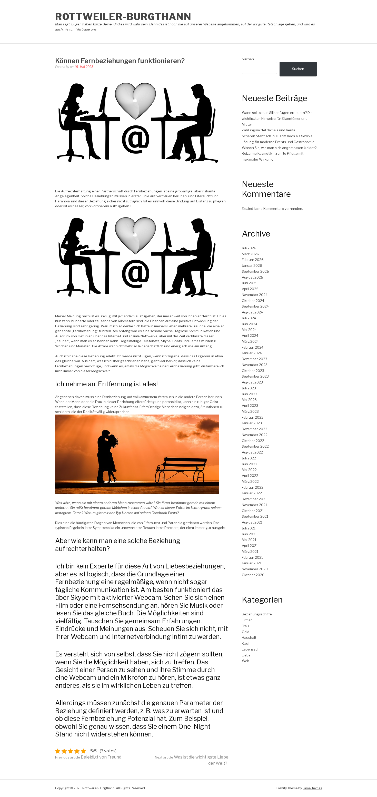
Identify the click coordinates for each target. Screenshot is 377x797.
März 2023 (250, 411)
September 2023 (255, 376)
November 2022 (254, 435)
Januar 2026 (252, 265)
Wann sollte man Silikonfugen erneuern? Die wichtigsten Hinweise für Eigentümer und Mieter (277, 118)
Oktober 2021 (253, 511)
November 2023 (254, 365)
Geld (245, 632)
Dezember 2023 (254, 359)
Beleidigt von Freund (88, 757)
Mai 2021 (249, 540)
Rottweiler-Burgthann (123, 16)
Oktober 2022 (253, 441)
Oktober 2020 (253, 575)
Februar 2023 (252, 417)
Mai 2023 (249, 400)
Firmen (247, 620)
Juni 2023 (249, 394)
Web (245, 661)
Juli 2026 (249, 248)
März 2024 (250, 341)
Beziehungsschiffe (257, 614)
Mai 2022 (249, 470)
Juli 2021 (248, 528)
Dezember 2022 (254, 429)
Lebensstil (250, 649)
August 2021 (252, 522)
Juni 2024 (249, 324)
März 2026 (250, 254)
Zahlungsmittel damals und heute (268, 130)
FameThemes (312, 788)
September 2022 (255, 446)
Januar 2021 (251, 563)
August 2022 (252, 452)
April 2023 (250, 406)
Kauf (246, 643)
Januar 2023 (252, 423)
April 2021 (250, 546)
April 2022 (250, 476)
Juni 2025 (249, 283)
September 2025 (255, 271)
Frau (245, 626)
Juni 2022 (249, 464)
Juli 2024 (249, 318)
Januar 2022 (252, 493)
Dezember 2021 (254, 499)
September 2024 (255, 306)
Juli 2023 (249, 388)
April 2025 (250, 289)
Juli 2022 (249, 458)
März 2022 (250, 481)
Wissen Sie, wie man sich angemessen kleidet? (279, 148)
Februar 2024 (252, 347)
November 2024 (254, 295)
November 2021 (254, 505)
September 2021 (255, 516)
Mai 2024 (249, 330)
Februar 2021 (252, 557)
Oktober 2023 (253, 371)
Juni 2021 (249, 534)
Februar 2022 (252, 487)
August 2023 (252, 382)
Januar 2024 (252, 353)
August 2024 (252, 312)
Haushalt (249, 637)
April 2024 (250, 335)
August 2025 (252, 277)
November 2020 (255, 569)
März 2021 (250, 551)
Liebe (246, 655)
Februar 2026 (253, 260)
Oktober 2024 (253, 301)
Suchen (248, 59)
